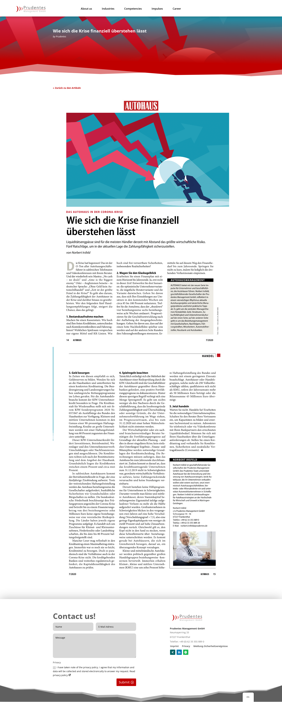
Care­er (177, 9)
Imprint (174, 646)
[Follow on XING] (172, 652)
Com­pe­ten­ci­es (133, 9)
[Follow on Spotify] (185, 652)
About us (86, 9)
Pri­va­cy (186, 646)
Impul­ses (157, 9)
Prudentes (61, 36)
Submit (124, 682)
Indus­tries (108, 9)
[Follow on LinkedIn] (179, 652)
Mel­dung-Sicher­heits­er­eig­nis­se (210, 646)
